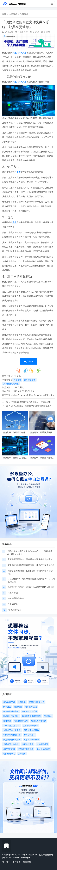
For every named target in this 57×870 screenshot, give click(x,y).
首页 (4, 14)
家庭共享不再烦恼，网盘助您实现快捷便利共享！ (30, 559)
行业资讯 (24, 14)
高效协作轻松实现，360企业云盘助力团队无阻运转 (31, 587)
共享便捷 (17, 380)
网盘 (19, 172)
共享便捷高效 (29, 380)
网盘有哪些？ (13, 592)
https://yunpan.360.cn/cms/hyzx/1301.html (33, 395)
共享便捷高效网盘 (11, 383)
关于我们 (6, 862)
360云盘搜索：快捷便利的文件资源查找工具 (31, 405)
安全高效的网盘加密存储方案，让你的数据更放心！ (31, 565)
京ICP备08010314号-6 (20, 857)
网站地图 (27, 862)
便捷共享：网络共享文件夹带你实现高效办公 (42, 458)
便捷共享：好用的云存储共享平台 (15, 458)
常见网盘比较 (14, 609)
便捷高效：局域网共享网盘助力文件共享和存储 (42, 432)
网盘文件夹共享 (19, 52)
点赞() (29, 361)
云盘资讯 (13, 14)
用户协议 (16, 862)
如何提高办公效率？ (17, 598)
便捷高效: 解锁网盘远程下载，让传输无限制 (31, 402)
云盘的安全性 (14, 604)
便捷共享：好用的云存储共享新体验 (15, 432)
